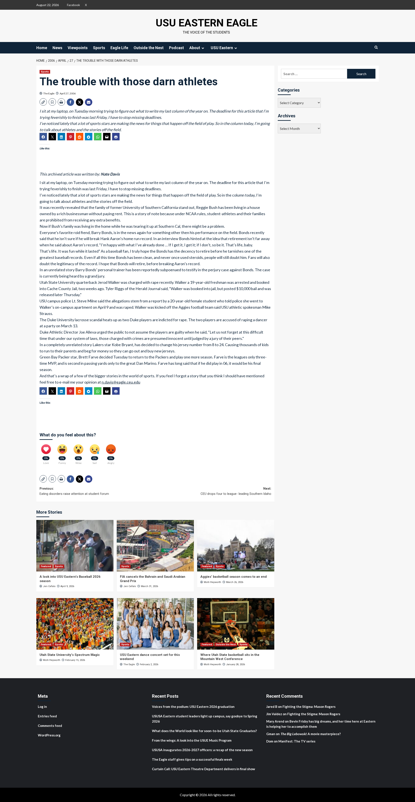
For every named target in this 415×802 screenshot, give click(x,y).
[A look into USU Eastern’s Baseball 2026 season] (74, 545)
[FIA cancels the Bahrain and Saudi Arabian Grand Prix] (155, 545)
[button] (43, 102)
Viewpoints (78, 47)
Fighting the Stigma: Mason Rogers (309, 706)
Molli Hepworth (212, 582)
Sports (99, 47)
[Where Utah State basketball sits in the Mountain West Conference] (235, 624)
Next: (236, 491)
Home (41, 47)
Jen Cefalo (49, 586)
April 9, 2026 (67, 586)
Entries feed (47, 716)
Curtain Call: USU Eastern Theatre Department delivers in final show (203, 769)
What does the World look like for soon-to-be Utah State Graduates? (204, 731)
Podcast (176, 47)
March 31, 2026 (149, 586)
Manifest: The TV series (296, 741)
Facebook (73, 5)
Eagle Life (119, 47)
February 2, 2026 (149, 664)
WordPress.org (49, 735)
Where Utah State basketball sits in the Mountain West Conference (229, 657)
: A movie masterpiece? (310, 734)
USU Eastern (222, 47)
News (57, 47)
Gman (270, 734)
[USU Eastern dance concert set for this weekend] (155, 624)
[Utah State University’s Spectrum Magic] (74, 624)
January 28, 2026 (235, 664)
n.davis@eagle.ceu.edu (121, 382)
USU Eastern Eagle (206, 23)
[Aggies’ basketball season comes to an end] (235, 545)
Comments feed (50, 726)
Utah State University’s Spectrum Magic (70, 655)
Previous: (74, 491)
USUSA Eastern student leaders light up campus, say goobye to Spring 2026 (204, 718)
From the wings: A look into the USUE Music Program (191, 740)
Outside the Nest (149, 47)
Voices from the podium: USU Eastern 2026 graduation (193, 706)
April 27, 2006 (68, 93)
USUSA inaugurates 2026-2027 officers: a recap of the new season (202, 750)
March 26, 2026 (234, 582)
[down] (202, 48)
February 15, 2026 (75, 660)
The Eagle (48, 93)
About (194, 47)
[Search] (376, 47)
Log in (42, 706)
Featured (46, 566)
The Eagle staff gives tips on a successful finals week (192, 759)
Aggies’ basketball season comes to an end (233, 577)
